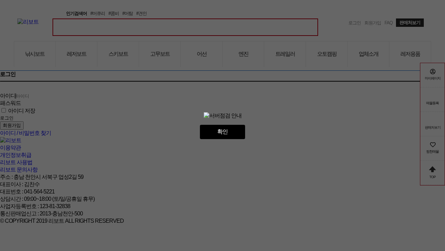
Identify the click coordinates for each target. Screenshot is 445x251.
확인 (222, 132)
